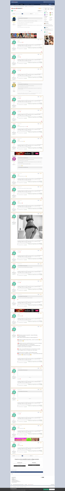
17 (14, 163)
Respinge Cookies (52, 489)
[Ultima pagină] (33, 13)
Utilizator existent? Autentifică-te (44, 4)
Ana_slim (25, 265)
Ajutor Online (32, 4)
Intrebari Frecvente (27, 4)
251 (14, 23)
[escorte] (27, 153)
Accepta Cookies (46, 489)
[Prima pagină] (11, 13)
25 (17, 13)
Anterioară (13, 13)
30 (23, 13)
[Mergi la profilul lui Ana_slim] (12, 10)
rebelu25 (14, 82)
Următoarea (31, 13)
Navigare (22, 4)
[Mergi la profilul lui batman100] (14, 19)
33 (27, 13)
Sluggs (52, 12)
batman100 (25, 167)
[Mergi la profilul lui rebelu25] (14, 85)
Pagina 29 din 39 (36, 13)
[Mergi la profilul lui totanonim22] (14, 159)
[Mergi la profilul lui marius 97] (44, 14)
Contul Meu (13, 478)
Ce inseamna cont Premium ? (15, 480)
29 (22, 13)
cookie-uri (14, 489)
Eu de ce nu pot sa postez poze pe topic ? (16, 481)
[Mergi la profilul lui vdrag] (50, 14)
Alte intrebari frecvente (14, 482)
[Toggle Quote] (18, 167)
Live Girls (13, 4)
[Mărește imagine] (29, 226)
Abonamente (17, 4)
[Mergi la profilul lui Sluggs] (50, 12)
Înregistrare (50, 4)
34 (28, 13)
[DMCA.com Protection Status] (42, 477)
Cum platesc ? (13, 479)
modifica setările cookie (31, 489)
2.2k (14, 61)
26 (18, 13)
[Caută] (53, 2)
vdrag (52, 14)
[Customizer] (52, 4)
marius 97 (47, 14)
